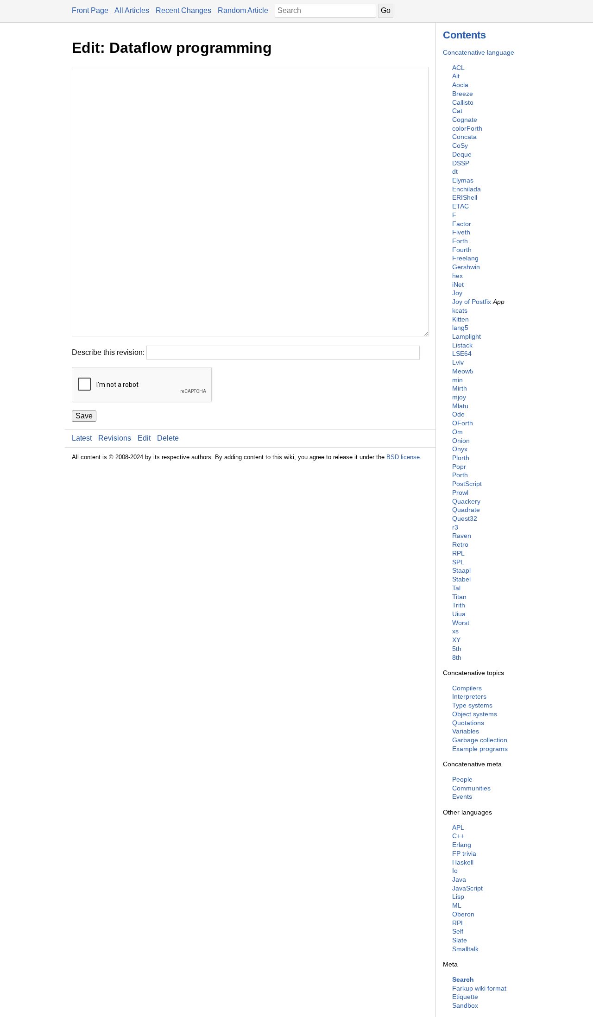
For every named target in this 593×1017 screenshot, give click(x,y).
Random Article (243, 10)
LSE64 (462, 353)
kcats (459, 310)
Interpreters (469, 696)
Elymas (462, 180)
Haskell (462, 862)
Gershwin (466, 267)
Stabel (461, 579)
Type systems (472, 705)
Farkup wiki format (479, 988)
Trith (458, 605)
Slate (459, 940)
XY (456, 640)
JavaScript (467, 888)
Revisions (114, 438)
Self (457, 931)
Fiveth (461, 232)
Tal (456, 588)
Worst (460, 622)
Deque (462, 154)
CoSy (460, 145)
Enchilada (466, 189)
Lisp (458, 896)
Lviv (458, 362)
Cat (457, 110)
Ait (456, 76)
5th (456, 648)
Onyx (459, 449)
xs (455, 631)
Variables (465, 731)
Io (455, 870)
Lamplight (466, 336)
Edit (144, 438)
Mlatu (460, 406)
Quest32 (464, 518)
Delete (168, 438)
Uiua (459, 614)
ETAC (460, 206)
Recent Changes (183, 10)
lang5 (460, 327)
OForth (462, 423)
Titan (459, 596)
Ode (458, 414)
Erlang (461, 844)
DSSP (460, 163)
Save (84, 416)
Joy (457, 293)
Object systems (474, 714)
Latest (82, 438)
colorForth (467, 128)
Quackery (466, 501)
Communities (471, 788)
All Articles (131, 10)
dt (455, 171)
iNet (458, 284)
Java (459, 879)
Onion (461, 440)
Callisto (462, 102)
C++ (458, 836)
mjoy (459, 397)
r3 (455, 527)
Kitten (460, 319)
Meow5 (462, 371)
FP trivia (464, 853)
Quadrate (466, 509)
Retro (460, 544)
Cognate (464, 119)
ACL (458, 67)
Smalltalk (465, 949)
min (457, 380)
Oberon (463, 914)
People (462, 779)
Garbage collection (479, 740)
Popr (459, 466)
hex (457, 275)
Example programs (480, 748)
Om (457, 432)
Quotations (468, 722)
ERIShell (464, 197)
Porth (460, 475)
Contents (464, 35)
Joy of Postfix (471, 301)
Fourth (462, 249)
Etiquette (465, 996)
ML (456, 905)
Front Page (90, 10)
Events (462, 796)
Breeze (462, 93)
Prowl (460, 492)
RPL (458, 553)
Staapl (461, 570)
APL (458, 827)
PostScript (467, 483)
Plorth (460, 457)
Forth (460, 241)
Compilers (467, 688)
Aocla (460, 84)
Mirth (459, 388)
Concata (464, 136)
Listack (462, 345)
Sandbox (465, 1005)
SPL (458, 562)
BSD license (403, 457)
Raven (461, 535)
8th (456, 657)
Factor (461, 223)
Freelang (465, 258)
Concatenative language (478, 52)
